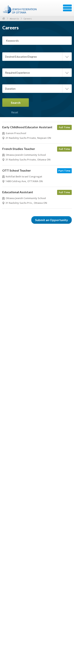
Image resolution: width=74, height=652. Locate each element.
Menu (67, 8)
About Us (14, 18)
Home (3, 18)
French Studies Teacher (18, 148)
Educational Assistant (17, 192)
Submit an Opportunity (51, 220)
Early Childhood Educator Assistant (27, 127)
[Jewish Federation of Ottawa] (20, 9)
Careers (27, 18)
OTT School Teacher (16, 170)
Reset (14, 108)
